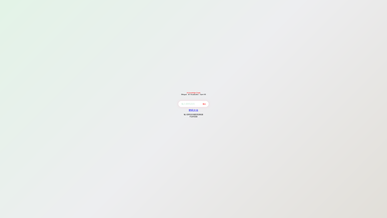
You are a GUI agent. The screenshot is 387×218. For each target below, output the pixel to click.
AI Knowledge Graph (193, 93)
